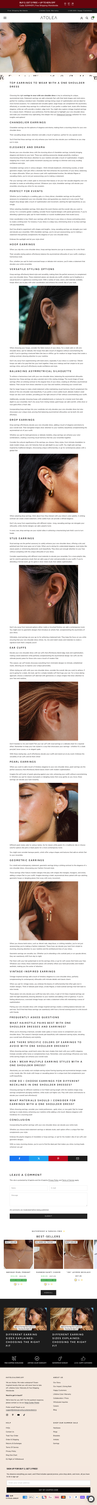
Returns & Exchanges (14, 1443)
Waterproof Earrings (64, 114)
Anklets (56, 1439)
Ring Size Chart (11, 1455)
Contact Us (10, 1432)
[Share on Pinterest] (58, 1158)
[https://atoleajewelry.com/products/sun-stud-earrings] (48, 594)
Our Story (57, 1382)
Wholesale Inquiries (60, 1402)
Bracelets (56, 1436)
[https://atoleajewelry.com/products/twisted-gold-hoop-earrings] (48, 315)
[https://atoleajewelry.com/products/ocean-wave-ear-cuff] (48, 711)
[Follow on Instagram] (7, 1415)
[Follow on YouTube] (18, 1415)
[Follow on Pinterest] (13, 1415)
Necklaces (56, 1428)
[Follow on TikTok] (24, 1415)
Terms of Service (68, 1180)
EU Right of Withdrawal (15, 1459)
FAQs (8, 1428)
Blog (55, 1410)
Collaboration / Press (61, 1398)
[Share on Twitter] (38, 1158)
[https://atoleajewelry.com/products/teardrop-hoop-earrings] (48, 483)
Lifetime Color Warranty (62, 1394)
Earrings (56, 1443)
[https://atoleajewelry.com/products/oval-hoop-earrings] (48, 911)
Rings (55, 1432)
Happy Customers (60, 1390)
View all (48, 1293)
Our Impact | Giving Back (62, 1386)
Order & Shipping (12, 1439)
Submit (48, 1216)
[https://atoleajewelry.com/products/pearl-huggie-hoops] (48, 812)
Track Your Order (12, 1436)
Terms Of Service (12, 1447)
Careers (56, 1406)
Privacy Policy (53, 1180)
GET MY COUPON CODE (48, 1490)
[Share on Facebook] (19, 1158)
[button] (91, 1499)
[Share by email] (77, 1158)
